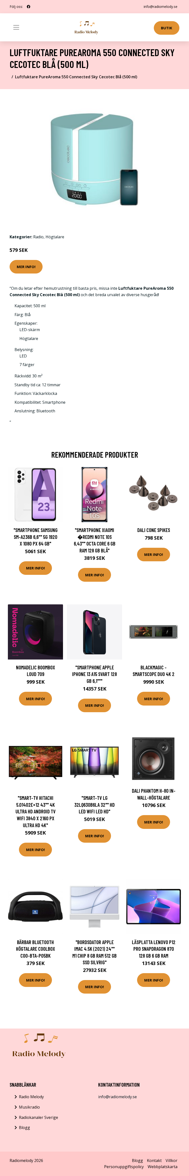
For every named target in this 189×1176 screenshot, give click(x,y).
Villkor (171, 1160)
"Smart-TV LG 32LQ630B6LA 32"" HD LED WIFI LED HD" (94, 804)
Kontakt (154, 1160)
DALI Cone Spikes (153, 530)
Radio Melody (31, 1096)
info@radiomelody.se (160, 6)
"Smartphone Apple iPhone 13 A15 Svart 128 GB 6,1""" (94, 674)
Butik (166, 27)
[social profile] (28, 6)
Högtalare (55, 237)
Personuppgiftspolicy (124, 1166)
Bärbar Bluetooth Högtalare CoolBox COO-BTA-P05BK (35, 949)
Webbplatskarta (162, 1166)
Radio (38, 237)
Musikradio (29, 1107)
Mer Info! (26, 266)
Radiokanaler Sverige (38, 1117)
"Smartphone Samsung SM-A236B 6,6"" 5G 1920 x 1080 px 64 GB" (36, 537)
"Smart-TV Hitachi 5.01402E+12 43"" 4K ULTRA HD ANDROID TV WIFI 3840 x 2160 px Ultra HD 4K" (36, 811)
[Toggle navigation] (16, 27)
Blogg (24, 1127)
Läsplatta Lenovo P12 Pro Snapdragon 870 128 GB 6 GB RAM (153, 949)
